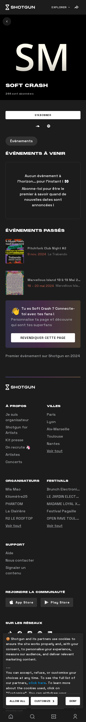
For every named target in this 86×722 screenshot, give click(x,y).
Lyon (51, 421)
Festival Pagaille (61, 511)
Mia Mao (13, 489)
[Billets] (54, 716)
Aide (9, 553)
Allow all (17, 701)
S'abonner (43, 115)
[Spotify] (48, 126)
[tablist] (43, 141)
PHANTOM (14, 503)
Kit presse (14, 440)
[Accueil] (20, 7)
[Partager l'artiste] (76, 7)
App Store (24, 602)
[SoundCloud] (37, 126)
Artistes (13, 454)
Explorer (59, 7)
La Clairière (15, 511)
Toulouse (55, 436)
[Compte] (75, 716)
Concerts (14, 461)
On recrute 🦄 (18, 447)
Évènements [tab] (21, 141)
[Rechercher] (32, 716)
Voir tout (55, 451)
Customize (42, 701)
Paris (51, 414)
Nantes (53, 443)
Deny (72, 701)
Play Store (60, 602)
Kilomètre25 (17, 496)
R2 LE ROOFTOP (19, 518)
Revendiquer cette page (43, 338)
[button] (43, 115)
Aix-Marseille (58, 429)
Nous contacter (20, 560)
